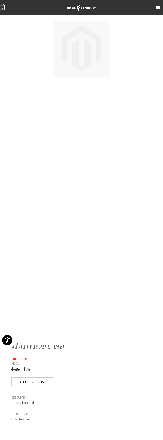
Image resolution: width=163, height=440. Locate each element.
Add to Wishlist (33, 382)
